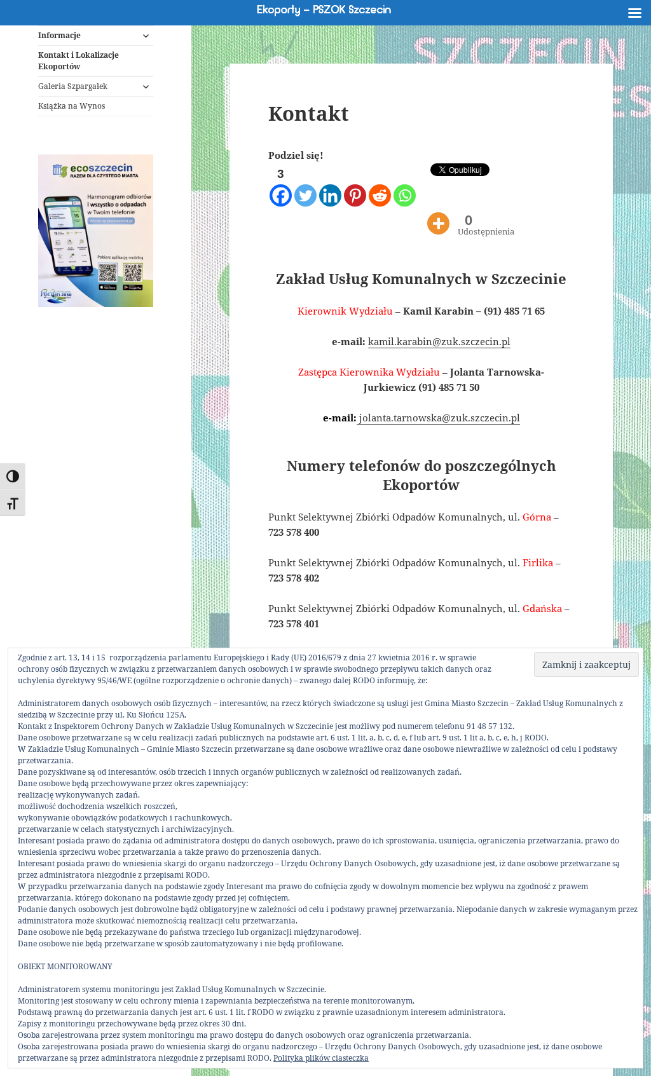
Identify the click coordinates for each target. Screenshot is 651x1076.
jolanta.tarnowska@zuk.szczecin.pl (438, 417)
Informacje (59, 35)
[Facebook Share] (424, 189)
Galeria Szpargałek (72, 86)
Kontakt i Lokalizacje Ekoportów (78, 61)
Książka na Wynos (71, 105)
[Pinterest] (355, 186)
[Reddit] (380, 186)
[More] (438, 214)
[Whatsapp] (405, 186)
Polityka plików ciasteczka (321, 1057)
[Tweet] (428, 174)
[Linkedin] (330, 186)
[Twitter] (305, 186)
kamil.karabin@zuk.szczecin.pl (439, 341)
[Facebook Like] (419, 189)
